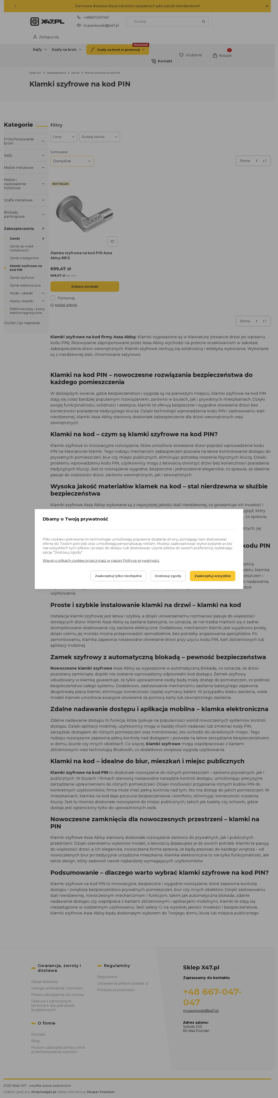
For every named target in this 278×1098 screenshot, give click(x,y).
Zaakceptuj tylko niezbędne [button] (118, 576)
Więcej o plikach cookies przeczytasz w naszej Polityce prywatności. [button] (101, 561)
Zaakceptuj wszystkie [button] (212, 576)
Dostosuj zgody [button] (168, 576)
